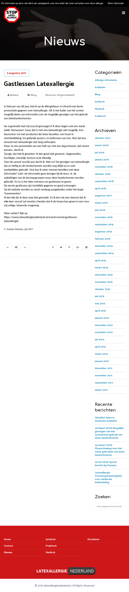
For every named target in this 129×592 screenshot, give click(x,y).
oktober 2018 (102, 174)
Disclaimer (93, 539)
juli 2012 (99, 339)
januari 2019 (102, 160)
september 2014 (104, 253)
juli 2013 (99, 296)
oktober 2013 (102, 289)
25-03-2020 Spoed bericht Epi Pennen (106, 464)
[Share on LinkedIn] (86, 247)
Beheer (14, 95)
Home (7, 539)
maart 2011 (101, 390)
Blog (34, 95)
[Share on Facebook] (52, 247)
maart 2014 (101, 268)
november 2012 (104, 332)
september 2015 (104, 224)
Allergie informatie (106, 80)
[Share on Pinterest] (69, 247)
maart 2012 (101, 354)
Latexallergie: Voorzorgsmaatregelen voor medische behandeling (108, 478)
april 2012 (100, 347)
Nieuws (8, 552)
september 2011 (104, 383)
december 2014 (104, 246)
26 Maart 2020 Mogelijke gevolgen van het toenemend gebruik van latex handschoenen (109, 433)
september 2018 (104, 181)
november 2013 (103, 282)
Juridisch (100, 102)
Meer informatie (116, 3)
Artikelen (100, 87)
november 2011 (103, 375)
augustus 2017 (103, 196)
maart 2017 (101, 203)
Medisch (99, 109)
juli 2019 (99, 153)
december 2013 (103, 275)
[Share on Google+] (78, 247)
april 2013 (100, 311)
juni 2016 (100, 210)
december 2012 (104, 325)
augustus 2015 (103, 232)
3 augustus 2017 (16, 73)
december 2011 (103, 368)
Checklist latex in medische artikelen (106, 419)
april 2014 (100, 260)
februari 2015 (102, 239)
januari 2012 (102, 361)
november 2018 (104, 167)
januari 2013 (102, 318)
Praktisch (100, 116)
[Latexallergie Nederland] (12, 14)
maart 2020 (102, 145)
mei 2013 (100, 303)
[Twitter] (61, 247)
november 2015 (104, 217)
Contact (8, 546)
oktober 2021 (102, 138)
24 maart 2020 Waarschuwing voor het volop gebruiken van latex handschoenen (110, 450)
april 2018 (100, 188)
